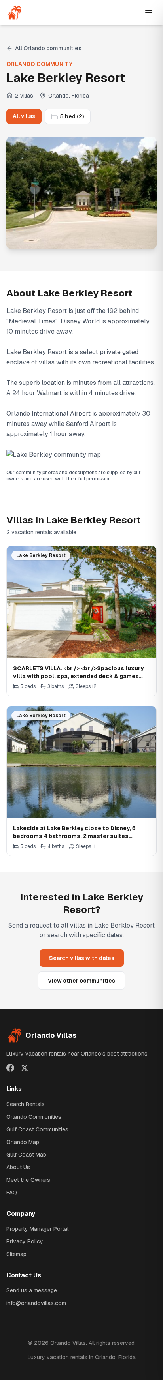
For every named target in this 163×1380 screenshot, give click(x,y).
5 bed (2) (72, 116)
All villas (24, 116)
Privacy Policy (24, 1241)
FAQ (11, 1192)
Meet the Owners (28, 1179)
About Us (18, 1167)
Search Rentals (25, 1104)
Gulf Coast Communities (37, 1129)
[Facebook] (10, 1068)
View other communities (81, 980)
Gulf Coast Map (26, 1154)
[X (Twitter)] (24, 1068)
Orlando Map (22, 1142)
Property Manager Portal (37, 1228)
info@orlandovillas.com (36, 1303)
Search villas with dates (81, 958)
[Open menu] (149, 13)
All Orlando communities (48, 48)
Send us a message (31, 1290)
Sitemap (16, 1254)
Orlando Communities (33, 1116)
